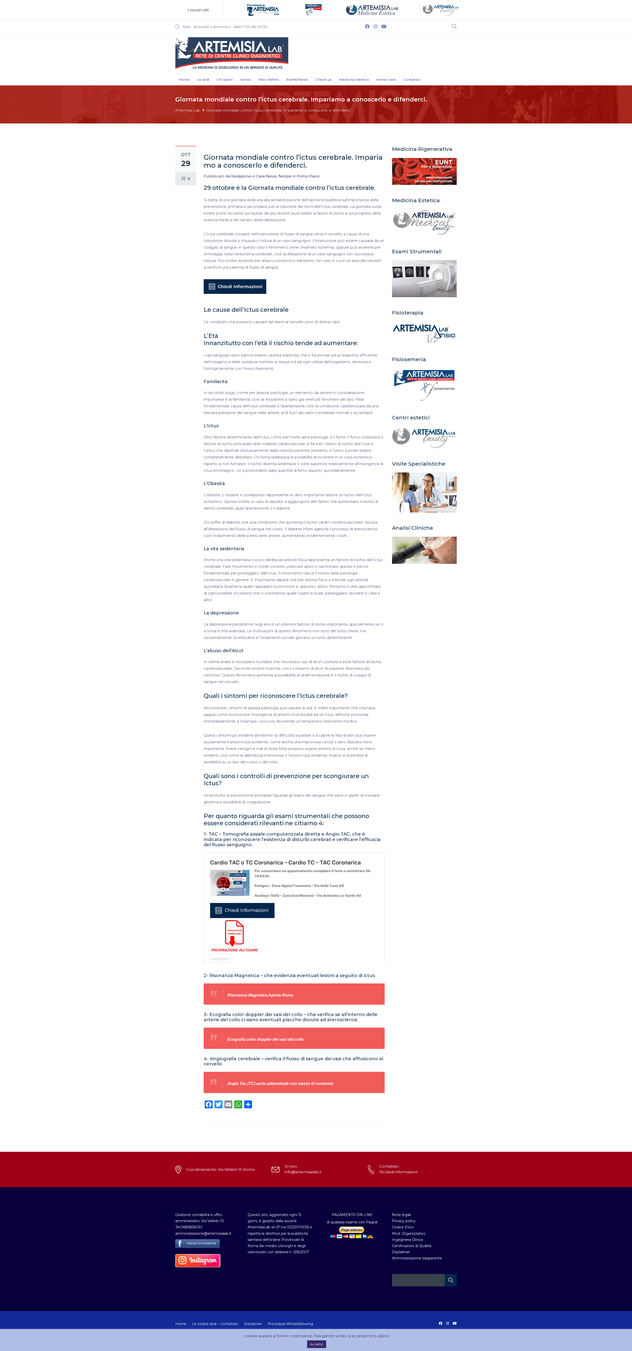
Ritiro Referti (268, 79)
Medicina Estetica (354, 79)
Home (184, 79)
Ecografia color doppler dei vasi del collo (265, 1039)
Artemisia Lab (187, 110)
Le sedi (203, 79)
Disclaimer (401, 1252)
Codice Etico (403, 1227)
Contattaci (411, 79)
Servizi (245, 79)
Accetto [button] (316, 1344)
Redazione (241, 176)
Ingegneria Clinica (407, 1239)
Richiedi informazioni (398, 1172)
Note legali (401, 1215)
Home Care (386, 79)
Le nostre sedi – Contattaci (215, 1324)
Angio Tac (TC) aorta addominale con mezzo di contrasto (280, 1083)
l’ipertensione (292, 406)
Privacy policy (403, 1221)
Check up (323, 79)
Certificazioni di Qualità (411, 1246)
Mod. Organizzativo (409, 1233)
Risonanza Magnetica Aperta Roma (260, 995)
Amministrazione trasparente (417, 1258)
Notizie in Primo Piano (299, 176)
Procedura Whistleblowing (290, 1324)
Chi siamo (225, 79)
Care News (266, 176)
